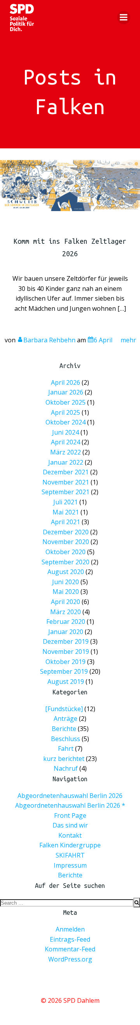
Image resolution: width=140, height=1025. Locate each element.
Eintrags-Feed (70, 939)
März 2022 (65, 452)
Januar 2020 (65, 631)
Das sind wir (70, 825)
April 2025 (65, 412)
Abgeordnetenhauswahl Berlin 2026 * (70, 805)
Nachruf (66, 768)
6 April (103, 340)
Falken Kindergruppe (70, 845)
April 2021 (65, 522)
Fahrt (66, 748)
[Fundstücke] (64, 708)
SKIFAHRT (70, 855)
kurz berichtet (63, 758)
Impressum (70, 865)
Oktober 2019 (66, 661)
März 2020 (65, 612)
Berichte (64, 728)
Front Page (70, 815)
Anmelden (70, 929)
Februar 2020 (65, 621)
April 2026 (65, 382)
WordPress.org (70, 959)
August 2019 (65, 681)
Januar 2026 (65, 392)
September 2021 (65, 492)
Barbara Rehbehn (49, 340)
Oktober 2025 (66, 402)
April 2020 (65, 601)
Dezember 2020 (66, 532)
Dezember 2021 (66, 472)
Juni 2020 (65, 582)
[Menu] (123, 17)
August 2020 (65, 571)
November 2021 (65, 482)
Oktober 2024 (66, 422)
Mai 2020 (65, 592)
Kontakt (70, 835)
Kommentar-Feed (70, 949)
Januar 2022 (65, 462)
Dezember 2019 (66, 642)
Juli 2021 (65, 502)
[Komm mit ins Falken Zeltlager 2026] (70, 185)
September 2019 (64, 671)
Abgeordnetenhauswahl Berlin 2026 (70, 795)
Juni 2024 (65, 432)
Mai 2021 (65, 512)
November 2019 (65, 651)
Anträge (65, 718)
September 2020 (65, 562)
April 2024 (65, 442)
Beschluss (65, 738)
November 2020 (65, 542)
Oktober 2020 (66, 552)
